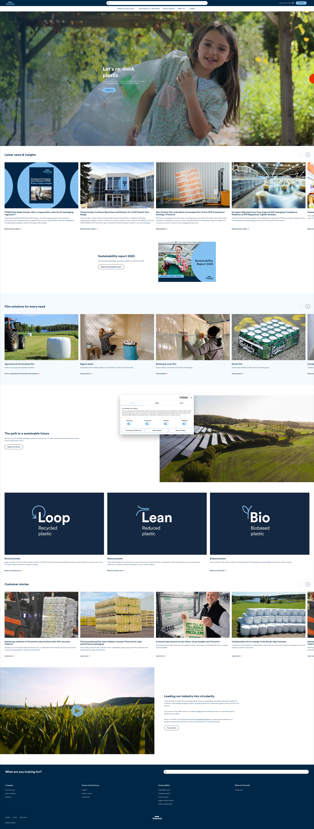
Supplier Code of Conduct (166, 800)
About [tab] (181, 403)
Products (84, 790)
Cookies (7, 817)
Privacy (15, 817)
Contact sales (86, 797)
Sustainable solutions (164, 793)
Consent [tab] (132, 403)
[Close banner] (191, 397)
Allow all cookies (180, 430)
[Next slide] (307, 154)
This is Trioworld (10, 790)
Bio (269, 562)
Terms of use (23, 817)
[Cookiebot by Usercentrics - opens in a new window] (181, 397)
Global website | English (285, 3)
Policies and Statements (165, 804)
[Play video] (77, 711)
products (199, 711)
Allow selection (157, 430)
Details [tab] (157, 403)
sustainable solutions (203, 719)
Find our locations (10, 793)
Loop (6, 562)
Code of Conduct (163, 797)
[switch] (147, 424)
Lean (119, 562)
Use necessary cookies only (133, 430)
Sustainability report (164, 790)
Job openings (239, 790)
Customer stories (87, 793)
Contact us (8, 797)
